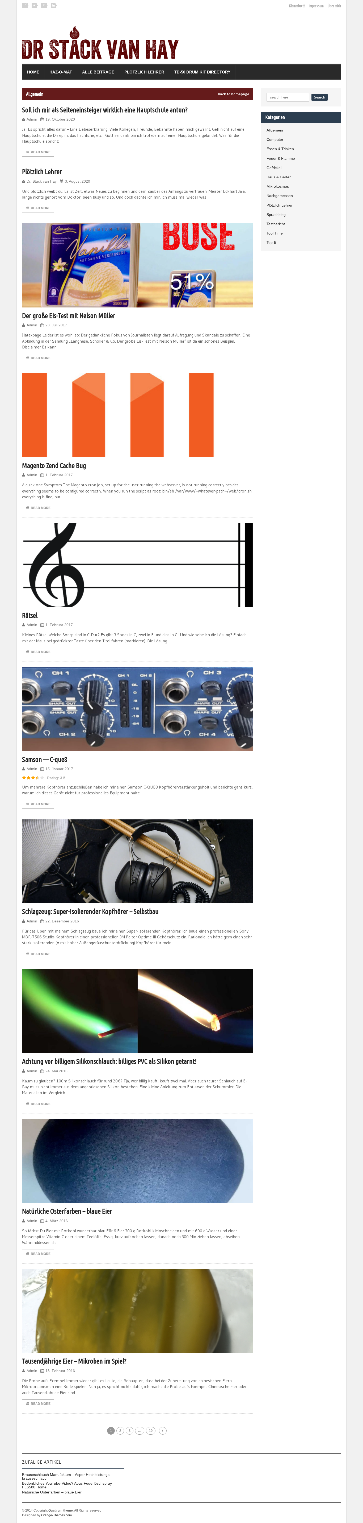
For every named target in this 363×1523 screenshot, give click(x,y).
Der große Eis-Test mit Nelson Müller (68, 315)
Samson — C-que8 (44, 759)
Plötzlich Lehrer (144, 72)
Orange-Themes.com (56, 1515)
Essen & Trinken (280, 149)
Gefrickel (274, 168)
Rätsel (29, 615)
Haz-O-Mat (60, 72)
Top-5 (271, 242)
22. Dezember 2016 (62, 921)
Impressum (316, 6)
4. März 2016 (56, 1221)
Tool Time (275, 233)
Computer (275, 139)
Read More (40, 152)
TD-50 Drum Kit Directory (202, 72)
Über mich (334, 6)
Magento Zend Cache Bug (54, 465)
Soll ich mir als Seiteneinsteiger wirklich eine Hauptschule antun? (105, 110)
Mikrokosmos (278, 186)
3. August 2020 (77, 181)
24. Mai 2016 (56, 1071)
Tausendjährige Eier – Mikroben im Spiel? (74, 1361)
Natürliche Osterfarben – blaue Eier (67, 1211)
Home (33, 72)
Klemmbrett (297, 6)
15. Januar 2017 (59, 769)
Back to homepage (233, 94)
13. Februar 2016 (60, 1371)
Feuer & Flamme (281, 158)
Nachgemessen (280, 196)
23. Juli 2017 (56, 325)
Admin (32, 119)
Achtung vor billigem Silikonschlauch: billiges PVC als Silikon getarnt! (109, 1061)
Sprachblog (276, 214)
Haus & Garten (279, 177)
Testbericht (276, 224)
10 (151, 1431)
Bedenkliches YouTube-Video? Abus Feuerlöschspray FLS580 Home (67, 1485)
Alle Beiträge (98, 72)
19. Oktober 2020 (60, 119)
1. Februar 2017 (59, 475)
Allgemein (275, 130)
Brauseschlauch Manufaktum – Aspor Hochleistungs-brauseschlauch (66, 1476)
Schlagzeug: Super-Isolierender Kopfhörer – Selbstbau (90, 911)
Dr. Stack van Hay (42, 181)
